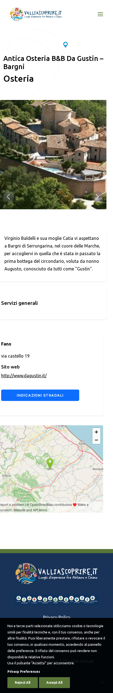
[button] (8, 196)
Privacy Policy (56, 617)
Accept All (54, 682)
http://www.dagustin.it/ (24, 375)
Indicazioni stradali (40, 395)
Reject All (22, 682)
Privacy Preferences (23, 671)
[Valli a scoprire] (36, 14)
